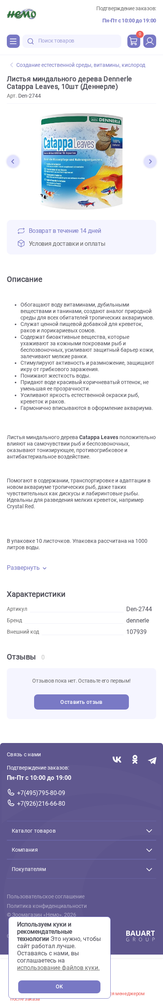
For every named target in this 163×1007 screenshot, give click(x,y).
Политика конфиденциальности (47, 906)
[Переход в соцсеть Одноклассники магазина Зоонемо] (135, 760)
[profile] (149, 41)
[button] (13, 161)
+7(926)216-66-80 (41, 803)
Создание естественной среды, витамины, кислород (80, 65)
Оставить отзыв (81, 702)
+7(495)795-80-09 (41, 793)
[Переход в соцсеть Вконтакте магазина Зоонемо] (117, 760)
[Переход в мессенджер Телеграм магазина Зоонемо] (152, 760)
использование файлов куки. (58, 967)
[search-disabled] (31, 41)
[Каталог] (13, 41)
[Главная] (21, 14)
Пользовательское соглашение (46, 896)
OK (59, 986)
